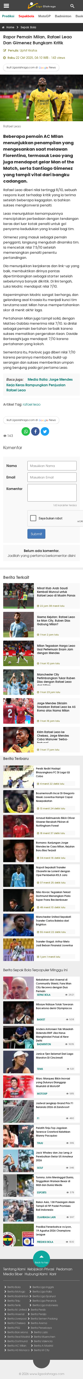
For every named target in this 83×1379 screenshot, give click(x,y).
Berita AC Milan (16, 1345)
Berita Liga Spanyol (44, 1296)
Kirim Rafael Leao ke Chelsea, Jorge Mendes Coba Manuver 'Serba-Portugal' (53, 737)
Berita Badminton (17, 1296)
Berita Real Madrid (18, 1337)
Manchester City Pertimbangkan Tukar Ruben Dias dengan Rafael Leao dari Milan (56, 679)
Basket (41, 1019)
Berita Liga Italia (42, 1291)
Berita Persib (38, 1309)
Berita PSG (13, 1328)
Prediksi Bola (45, 1242)
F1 (38, 1118)
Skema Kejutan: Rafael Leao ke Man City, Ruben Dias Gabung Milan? (56, 620)
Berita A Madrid (43, 1345)
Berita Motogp (16, 1291)
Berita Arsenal (15, 1314)
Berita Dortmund (17, 1341)
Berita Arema (39, 1323)
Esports (41, 1192)
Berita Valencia (43, 1341)
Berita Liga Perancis (44, 1301)
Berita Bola (13, 1287)
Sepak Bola (43, 995)
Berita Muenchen (44, 1337)
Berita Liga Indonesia (45, 1305)
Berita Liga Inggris (43, 1287)
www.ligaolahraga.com (47, 1374)
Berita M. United (17, 1309)
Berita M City (41, 1350)
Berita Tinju (13, 1301)
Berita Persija (38, 1314)
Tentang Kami (14, 1268)
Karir (53, 1273)
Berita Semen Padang (44, 1318)
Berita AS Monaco (18, 1350)
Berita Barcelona (17, 1332)
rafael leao (31, 404)
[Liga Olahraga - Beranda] (41, 5)
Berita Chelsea (16, 1323)
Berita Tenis (14, 1305)
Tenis (40, 1069)
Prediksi (8, 16)
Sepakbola (26, 16)
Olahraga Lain (46, 1217)
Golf (40, 1168)
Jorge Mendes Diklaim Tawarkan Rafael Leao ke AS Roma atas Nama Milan (56, 706)
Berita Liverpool (16, 1318)
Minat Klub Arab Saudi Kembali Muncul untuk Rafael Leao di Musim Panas (56, 591)
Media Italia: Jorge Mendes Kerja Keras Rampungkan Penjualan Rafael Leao (39, 384)
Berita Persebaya (41, 1328)
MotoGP (44, 16)
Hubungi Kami (36, 1273)
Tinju (40, 1143)
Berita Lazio (41, 1332)
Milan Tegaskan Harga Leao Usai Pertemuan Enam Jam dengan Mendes (56, 649)
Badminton (63, 16)
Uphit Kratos (28, 50)
